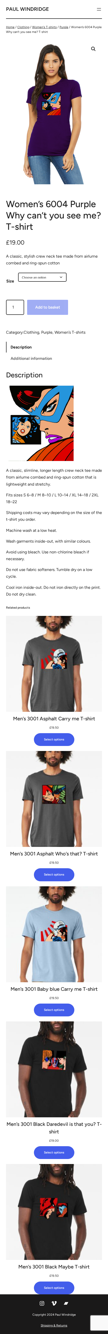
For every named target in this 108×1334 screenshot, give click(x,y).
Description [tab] (21, 347)
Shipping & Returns (54, 1325)
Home (10, 27)
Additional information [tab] (31, 358)
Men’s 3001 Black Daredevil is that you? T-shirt (54, 1128)
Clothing (23, 27)
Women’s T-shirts (70, 332)
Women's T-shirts (44, 27)
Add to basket (47, 307)
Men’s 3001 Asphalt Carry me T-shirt (54, 719)
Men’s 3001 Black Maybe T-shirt (54, 1267)
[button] (93, 48)
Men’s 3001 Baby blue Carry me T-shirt (54, 989)
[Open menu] (99, 9)
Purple (64, 27)
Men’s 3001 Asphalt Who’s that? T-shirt (54, 854)
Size (10, 281)
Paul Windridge (27, 9)
